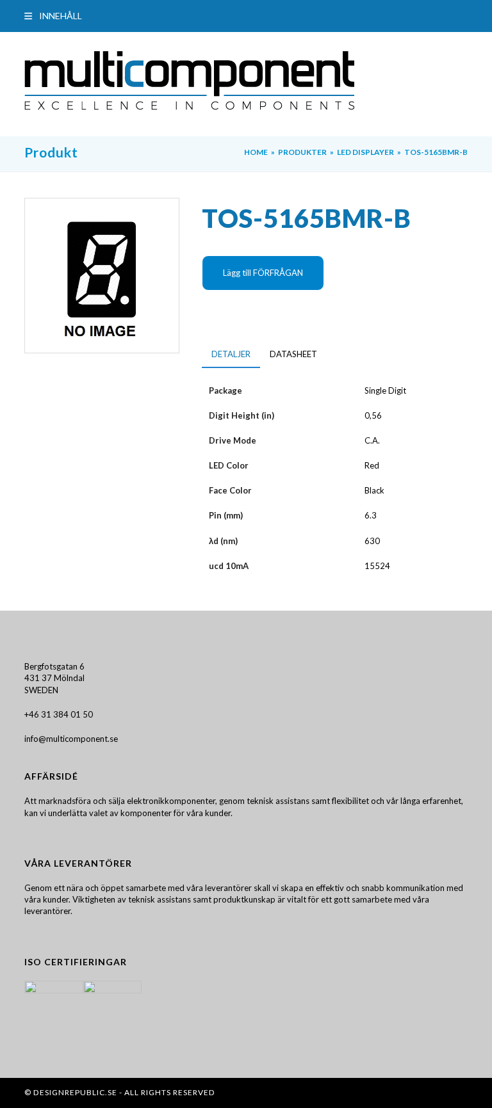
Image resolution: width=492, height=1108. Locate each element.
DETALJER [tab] (230, 354)
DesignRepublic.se (75, 1092)
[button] (52, 15)
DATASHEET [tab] (293, 354)
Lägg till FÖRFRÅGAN (263, 273)
